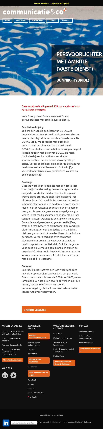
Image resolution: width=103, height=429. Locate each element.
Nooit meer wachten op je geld (38, 373)
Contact (66, 20)
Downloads (32, 380)
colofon (60, 415)
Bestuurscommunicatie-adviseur (11, 339)
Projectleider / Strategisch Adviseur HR (63, 350)
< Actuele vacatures (35, 309)
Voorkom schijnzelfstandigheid (37, 336)
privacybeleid (43, 422)
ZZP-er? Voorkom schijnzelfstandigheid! (51, 3)
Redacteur (57, 334)
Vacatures (21, 20)
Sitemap (31, 384)
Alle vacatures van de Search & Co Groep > (63, 362)
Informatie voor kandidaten (35, 360)
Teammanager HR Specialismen (60, 343)
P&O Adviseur (58, 356)
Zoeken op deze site (36, 392)
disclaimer (54, 422)
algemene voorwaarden (68, 422)
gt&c (81, 422)
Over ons (31, 388)
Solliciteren (32, 367)
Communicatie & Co (35, 11)
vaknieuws (52, 415)
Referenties (32, 353)
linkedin (87, 422)
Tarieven (31, 349)
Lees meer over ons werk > (90, 349)
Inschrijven (37, 20)
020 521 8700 (84, 336)
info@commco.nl (86, 338)
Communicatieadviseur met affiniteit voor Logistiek (13, 332)
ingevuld (43, 415)
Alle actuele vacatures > (12, 360)
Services (52, 20)
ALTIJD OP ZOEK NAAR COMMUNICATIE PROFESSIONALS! (11, 351)
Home (7, 20)
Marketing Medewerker (62, 338)
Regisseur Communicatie (12, 345)
